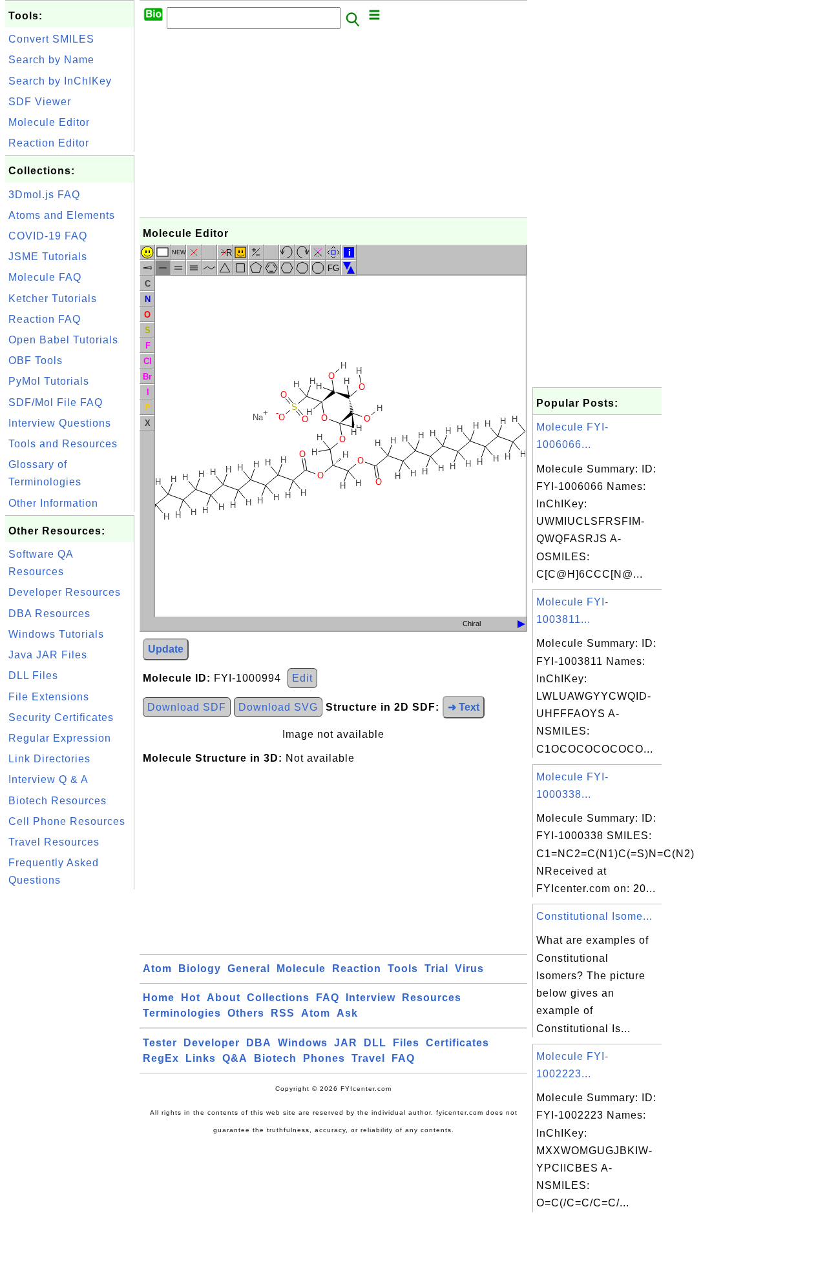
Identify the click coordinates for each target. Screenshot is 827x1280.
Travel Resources (53, 842)
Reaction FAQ (44, 319)
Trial (436, 968)
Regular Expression (59, 738)
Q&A (234, 1058)
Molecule (301, 968)
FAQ (327, 997)
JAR (345, 1042)
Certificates (457, 1042)
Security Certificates (61, 717)
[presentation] (521, 624)
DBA (258, 1042)
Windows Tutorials (56, 634)
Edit (302, 678)
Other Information (53, 503)
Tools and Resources (63, 443)
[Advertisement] (69, 1086)
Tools (403, 968)
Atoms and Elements (61, 215)
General (248, 968)
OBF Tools (35, 360)
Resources (431, 997)
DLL (375, 1042)
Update (165, 649)
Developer (211, 1042)
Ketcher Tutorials (52, 298)
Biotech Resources (57, 800)
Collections (278, 997)
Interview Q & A (48, 779)
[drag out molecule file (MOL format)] (521, 624)
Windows (303, 1042)
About (223, 997)
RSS (283, 1013)
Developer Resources (64, 592)
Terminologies (182, 1013)
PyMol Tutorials (48, 381)
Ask (347, 1013)
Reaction (356, 968)
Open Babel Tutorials (63, 339)
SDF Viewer (39, 101)
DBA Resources (49, 613)
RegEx (161, 1058)
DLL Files (33, 675)
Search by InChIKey (60, 81)
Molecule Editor (49, 122)
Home (158, 997)
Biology (199, 968)
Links (200, 1058)
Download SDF (186, 707)
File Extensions (48, 696)
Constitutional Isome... (594, 916)
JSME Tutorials (47, 256)
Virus (469, 968)
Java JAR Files (47, 654)
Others (245, 1013)
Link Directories (49, 758)
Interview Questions (59, 423)
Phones (324, 1058)
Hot (190, 997)
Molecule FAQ (44, 277)
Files (406, 1042)
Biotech (275, 1058)
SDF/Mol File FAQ (55, 402)
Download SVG (278, 707)
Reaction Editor (48, 142)
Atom (157, 968)
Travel (368, 1058)
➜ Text (463, 707)
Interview (370, 997)
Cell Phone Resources (66, 821)
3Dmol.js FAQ (44, 194)
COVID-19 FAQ (47, 235)
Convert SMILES (51, 39)
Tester (160, 1042)
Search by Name (51, 59)
